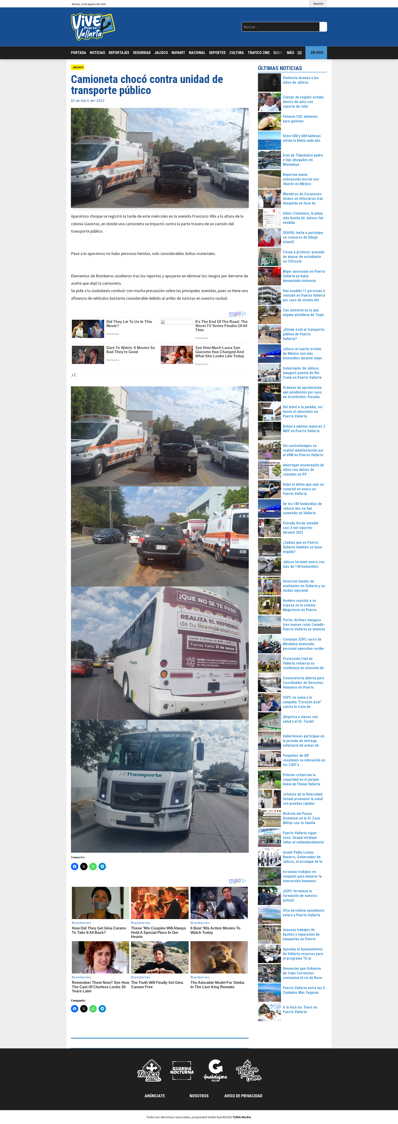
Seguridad (142, 52)
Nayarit (178, 52)
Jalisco (161, 52)
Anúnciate (155, 1095)
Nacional (197, 52)
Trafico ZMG (259, 52)
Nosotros (199, 1095)
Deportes (217, 52)
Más (290, 52)
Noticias (97, 52)
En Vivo (317, 52)
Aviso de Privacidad (243, 1095)
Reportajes (119, 52)
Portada (78, 52)
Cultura (236, 52)
